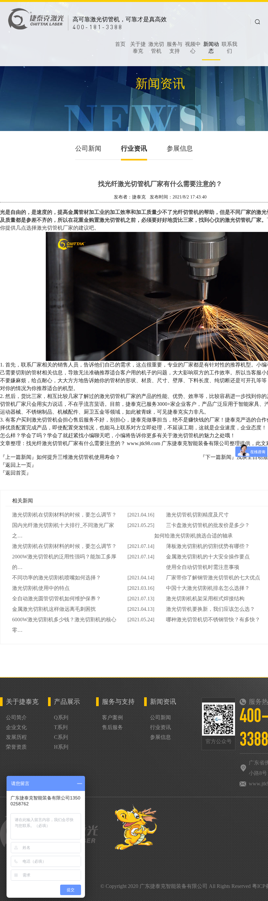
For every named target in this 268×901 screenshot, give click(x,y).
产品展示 (67, 701)
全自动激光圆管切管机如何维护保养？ (56, 598)
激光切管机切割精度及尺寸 (197, 514)
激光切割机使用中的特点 (41, 588)
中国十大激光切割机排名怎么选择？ (208, 588)
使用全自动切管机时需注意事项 (202, 567)
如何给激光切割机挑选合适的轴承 (193, 535)
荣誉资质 (16, 747)
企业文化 (16, 727)
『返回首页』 (15, 473)
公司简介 (16, 717)
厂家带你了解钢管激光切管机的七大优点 (213, 577)
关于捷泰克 (22, 701)
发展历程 (16, 737)
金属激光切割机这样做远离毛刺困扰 (54, 609)
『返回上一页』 (18, 465)
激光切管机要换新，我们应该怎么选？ (210, 609)
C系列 (61, 737)
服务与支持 (118, 701)
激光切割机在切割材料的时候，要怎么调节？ (64, 514)
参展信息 (180, 148)
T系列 (61, 727)
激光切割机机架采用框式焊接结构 (205, 598)
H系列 (61, 747)
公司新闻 (88, 148)
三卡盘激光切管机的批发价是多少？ (208, 525)
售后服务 (112, 727)
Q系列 (61, 717)
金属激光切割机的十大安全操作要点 (208, 556)
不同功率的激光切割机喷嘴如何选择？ (56, 577)
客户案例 (112, 717)
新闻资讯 (163, 701)
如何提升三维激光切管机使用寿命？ (78, 457)
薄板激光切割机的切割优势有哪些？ (208, 546)
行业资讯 (134, 148)
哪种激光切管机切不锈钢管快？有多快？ (213, 619)
